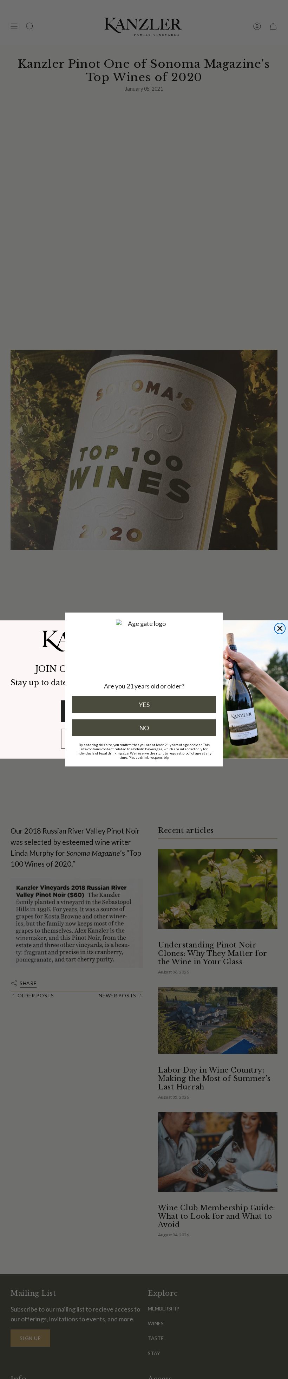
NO (144, 728)
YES (144, 704)
